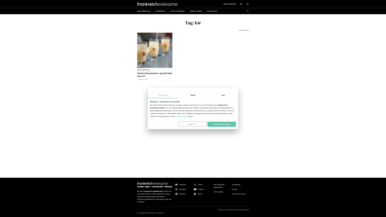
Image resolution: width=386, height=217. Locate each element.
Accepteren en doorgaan (221, 124)
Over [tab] (223, 95)
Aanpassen (192, 124)
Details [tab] (193, 95)
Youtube (201, 189)
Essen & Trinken (196, 11)
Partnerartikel (218, 192)
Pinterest (182, 194)
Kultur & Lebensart (177, 11)
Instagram (182, 189)
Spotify (200, 194)
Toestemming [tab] (163, 95)
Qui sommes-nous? (239, 194)
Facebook (182, 185)
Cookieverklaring (181, 116)
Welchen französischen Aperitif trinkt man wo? (154, 75)
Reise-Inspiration (143, 11)
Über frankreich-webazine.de (219, 186)
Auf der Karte (212, 11)
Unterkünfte (160, 11)
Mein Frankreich (230, 4)
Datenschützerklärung (242, 210)
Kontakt (234, 189)
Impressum (230, 210)
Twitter (200, 185)
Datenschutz (222, 210)
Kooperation (236, 185)
